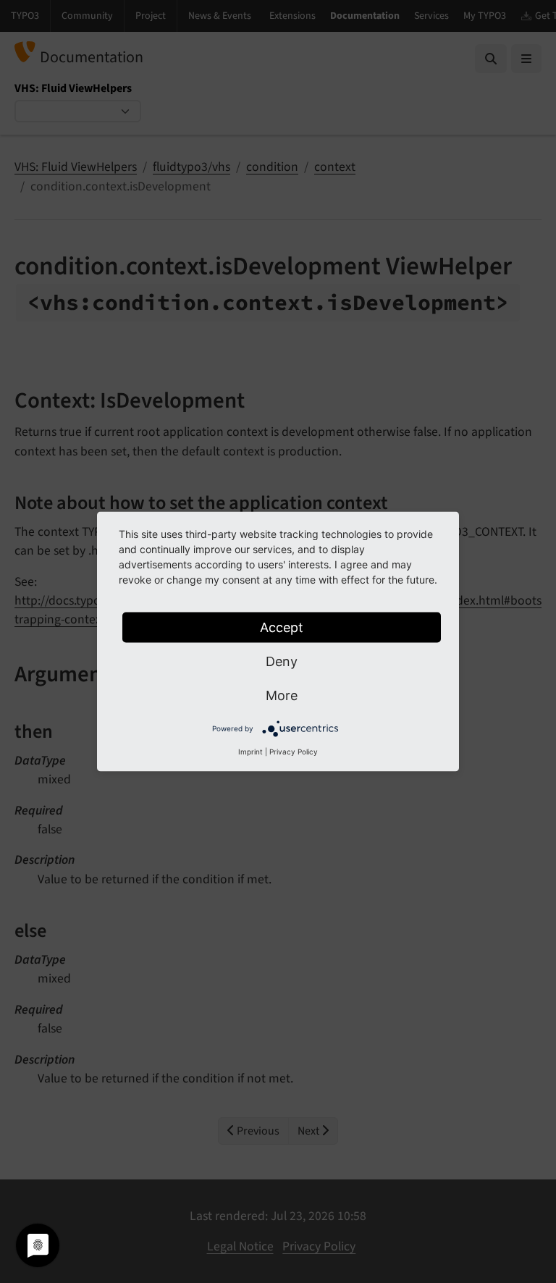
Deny (282, 661)
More (282, 695)
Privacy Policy (293, 751)
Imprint (250, 751)
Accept (281, 627)
